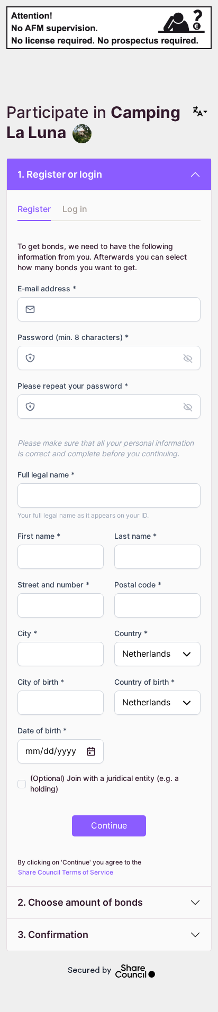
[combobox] (157, 654)
